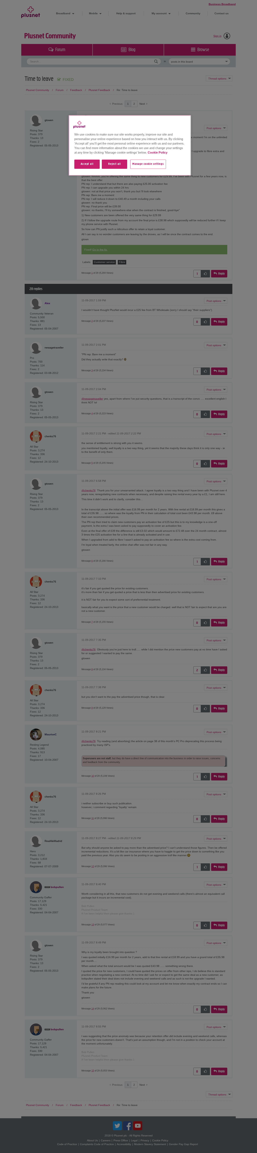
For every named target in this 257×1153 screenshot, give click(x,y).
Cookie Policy (157, 152)
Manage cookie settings (148, 164)
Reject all (114, 164)
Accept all (87, 164)
